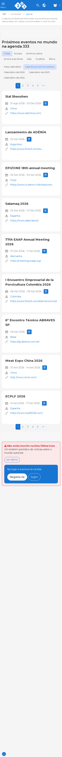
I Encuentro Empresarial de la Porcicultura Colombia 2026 (29, 282)
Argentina (16, 144)
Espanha (15, 215)
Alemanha (16, 256)
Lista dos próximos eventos (39, 67)
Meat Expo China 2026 (23, 361)
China (13, 108)
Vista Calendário (12, 67)
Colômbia (15, 296)
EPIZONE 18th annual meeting (30, 168)
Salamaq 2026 (16, 204)
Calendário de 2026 (14, 72)
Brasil (13, 337)
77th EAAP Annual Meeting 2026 (27, 242)
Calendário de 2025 (39, 72)
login (34, 477)
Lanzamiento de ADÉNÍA (25, 132)
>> (43, 85)
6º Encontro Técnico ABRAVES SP (30, 322)
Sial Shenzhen (16, 96)
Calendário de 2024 (14, 77)
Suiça (13, 180)
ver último (12, 459)
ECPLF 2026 (15, 396)
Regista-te (17, 477)
